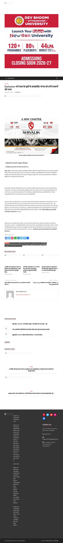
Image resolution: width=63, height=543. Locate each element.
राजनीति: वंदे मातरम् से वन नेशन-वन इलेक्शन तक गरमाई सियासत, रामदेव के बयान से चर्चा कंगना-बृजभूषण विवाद (13, 269)
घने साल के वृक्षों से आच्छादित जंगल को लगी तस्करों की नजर (14, 244)
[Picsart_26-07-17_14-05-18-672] (31, 153)
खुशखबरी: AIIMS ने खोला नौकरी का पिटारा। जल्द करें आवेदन (27, 335)
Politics (6, 83)
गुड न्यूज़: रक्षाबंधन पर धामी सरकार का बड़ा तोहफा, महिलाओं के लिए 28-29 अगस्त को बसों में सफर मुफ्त (50, 268)
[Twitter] (47, 414)
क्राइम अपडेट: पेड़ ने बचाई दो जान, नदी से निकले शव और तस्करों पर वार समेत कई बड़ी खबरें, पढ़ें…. (31, 393)
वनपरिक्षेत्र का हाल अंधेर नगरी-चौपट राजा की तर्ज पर (13, 246)
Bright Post (18, 92)
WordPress (49, 540)
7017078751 (47, 434)
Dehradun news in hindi (23, 243)
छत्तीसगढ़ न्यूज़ (27, 244)
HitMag (56, 540)
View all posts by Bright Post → (23, 294)
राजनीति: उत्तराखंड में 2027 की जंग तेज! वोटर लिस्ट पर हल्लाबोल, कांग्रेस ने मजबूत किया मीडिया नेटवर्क (31, 269)
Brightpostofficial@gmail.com (50, 439)
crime (31, 391)
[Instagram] (55, 414)
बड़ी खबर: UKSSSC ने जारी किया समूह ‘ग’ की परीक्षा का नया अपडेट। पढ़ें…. (30, 324)
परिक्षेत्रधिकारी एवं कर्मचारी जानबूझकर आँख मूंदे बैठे (38, 244)
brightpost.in (13, 243)
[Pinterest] (44, 414)
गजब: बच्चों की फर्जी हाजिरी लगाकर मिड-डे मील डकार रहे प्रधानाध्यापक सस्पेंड (30, 329)
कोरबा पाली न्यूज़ (43, 243)
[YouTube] (51, 414)
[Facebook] (44, 418)
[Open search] (57, 78)
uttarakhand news (35, 243)
